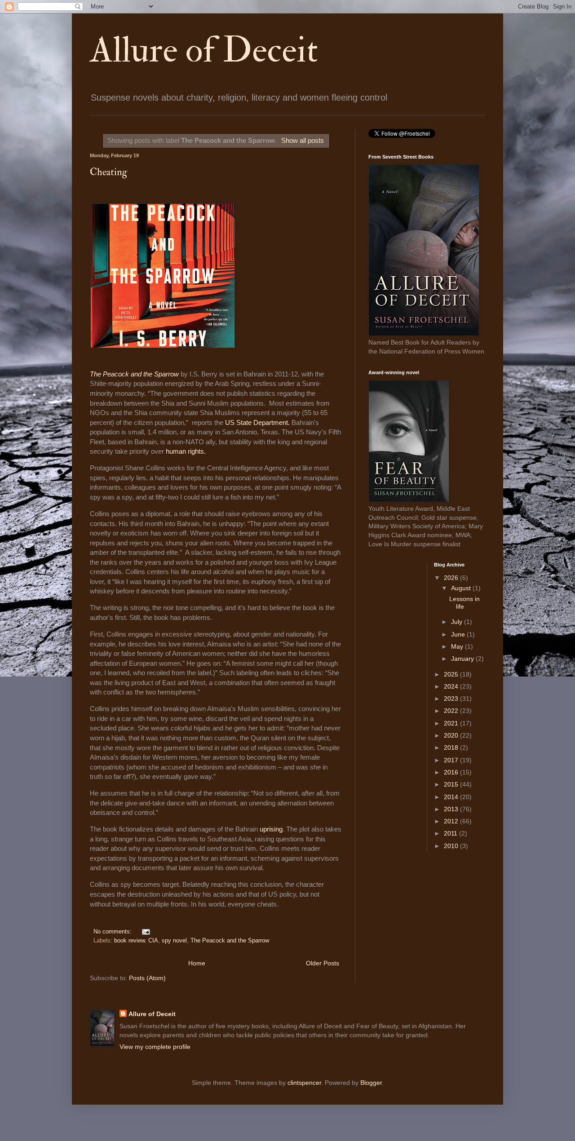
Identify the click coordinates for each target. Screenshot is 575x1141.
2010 (452, 845)
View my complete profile (154, 1046)
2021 (452, 723)
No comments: (113, 932)
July (457, 621)
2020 (452, 735)
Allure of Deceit (204, 50)
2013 (452, 809)
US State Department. (257, 422)
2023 (452, 698)
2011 (451, 833)
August (462, 588)
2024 (452, 686)
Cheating (108, 172)
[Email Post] (144, 932)
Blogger (371, 1082)
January (463, 658)
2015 (452, 784)
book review (129, 941)
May (458, 646)
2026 (452, 577)
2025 (452, 674)
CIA (153, 941)
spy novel (174, 941)
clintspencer (304, 1082)
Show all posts (302, 140)
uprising (271, 829)
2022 (452, 710)
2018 (452, 747)
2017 (452, 760)
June (459, 634)
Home (196, 963)
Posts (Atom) (147, 978)
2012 (452, 821)
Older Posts (322, 963)
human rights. (186, 451)
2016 (452, 772)
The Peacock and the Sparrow (135, 374)
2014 (452, 796)
